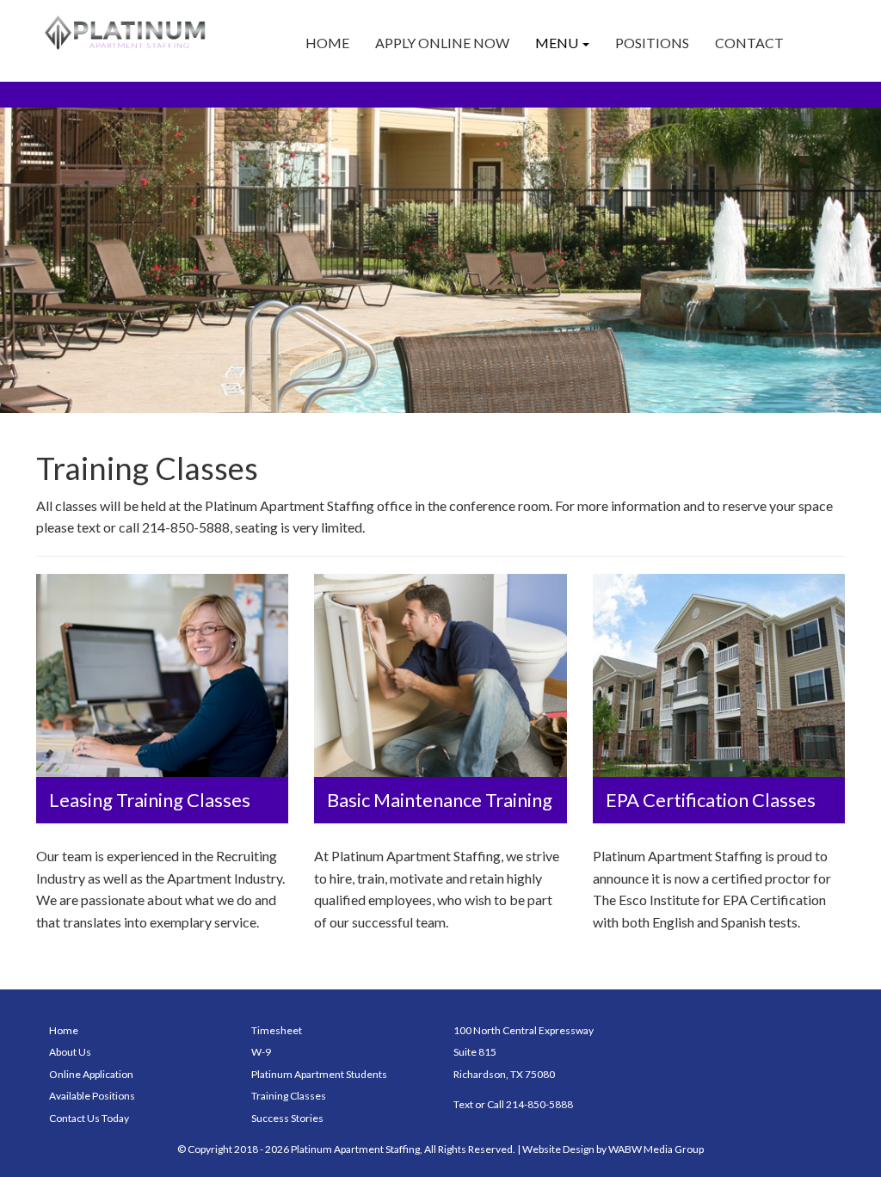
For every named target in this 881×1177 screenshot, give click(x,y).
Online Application (91, 1074)
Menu (558, 42)
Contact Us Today (89, 1118)
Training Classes (288, 1095)
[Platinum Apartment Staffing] (127, 33)
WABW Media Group (656, 1149)
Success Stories (287, 1118)
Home (327, 42)
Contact (749, 42)
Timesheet (276, 1030)
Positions (652, 42)
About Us (70, 1051)
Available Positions (92, 1095)
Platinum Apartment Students (319, 1074)
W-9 (261, 1051)
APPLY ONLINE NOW (442, 42)
